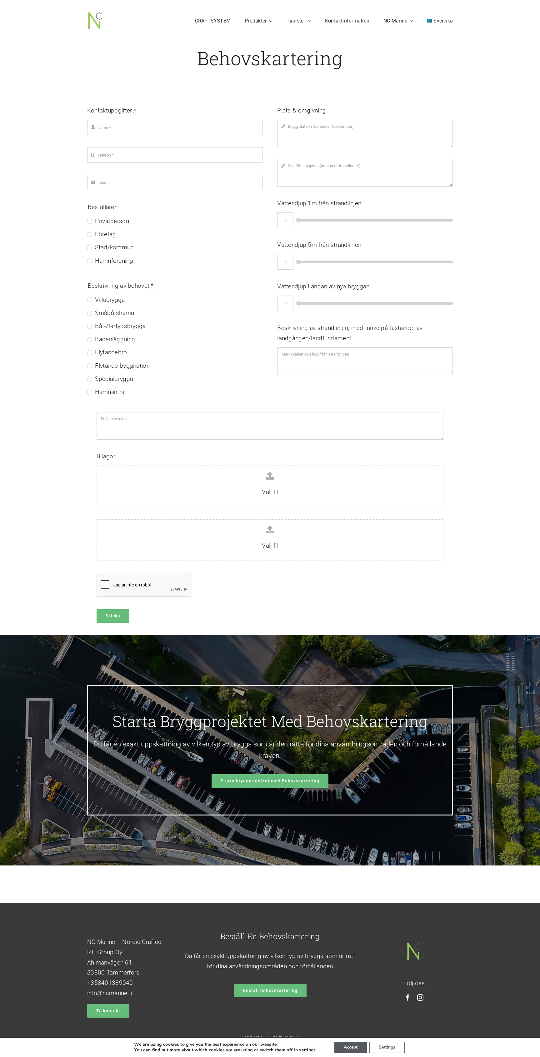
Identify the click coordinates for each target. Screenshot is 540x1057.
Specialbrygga (114, 378)
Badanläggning (115, 339)
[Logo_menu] (95, 14)
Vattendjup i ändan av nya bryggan (323, 286)
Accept (351, 1047)
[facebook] (408, 998)
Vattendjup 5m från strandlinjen (319, 244)
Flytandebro (111, 352)
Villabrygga (110, 299)
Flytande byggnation (122, 365)
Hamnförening (114, 260)
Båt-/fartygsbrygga (120, 326)
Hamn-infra (109, 392)
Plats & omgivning (301, 110)
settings (307, 1050)
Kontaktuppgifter (111, 110)
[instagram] (420, 998)
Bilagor (106, 456)
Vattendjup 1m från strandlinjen (319, 203)
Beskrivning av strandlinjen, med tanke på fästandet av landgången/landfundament (349, 333)
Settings (387, 1047)
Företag (105, 234)
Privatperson (112, 221)
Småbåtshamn (114, 313)
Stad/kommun (114, 247)
